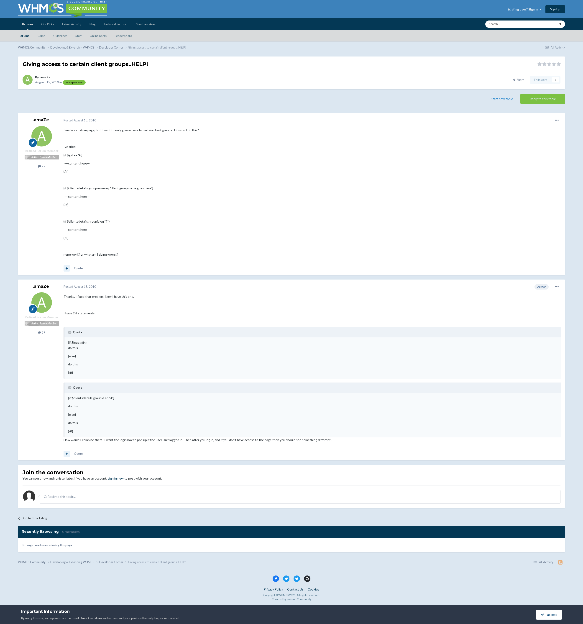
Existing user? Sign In (523, 9)
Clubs (41, 36)
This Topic (543, 24)
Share (519, 80)
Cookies (313, 589)
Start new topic (502, 99)
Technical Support (116, 24)
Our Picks (47, 24)
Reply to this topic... (61, 496)
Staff (78, 36)
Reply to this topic (543, 99)
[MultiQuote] (67, 268)
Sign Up (555, 9)
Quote (78, 268)
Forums (24, 36)
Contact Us (295, 589)
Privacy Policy (273, 589)
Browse (27, 24)
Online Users (98, 36)
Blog (92, 24)
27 (43, 166)
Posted (80, 120)
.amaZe (44, 77)
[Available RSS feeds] (560, 562)
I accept (550, 614)
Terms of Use (76, 618)
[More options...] (556, 120)
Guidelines (60, 36)
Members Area (146, 24)
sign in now (116, 478)
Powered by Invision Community (291, 599)
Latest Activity (71, 24)
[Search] (560, 24)
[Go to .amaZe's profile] (28, 80)
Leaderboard (123, 36)
